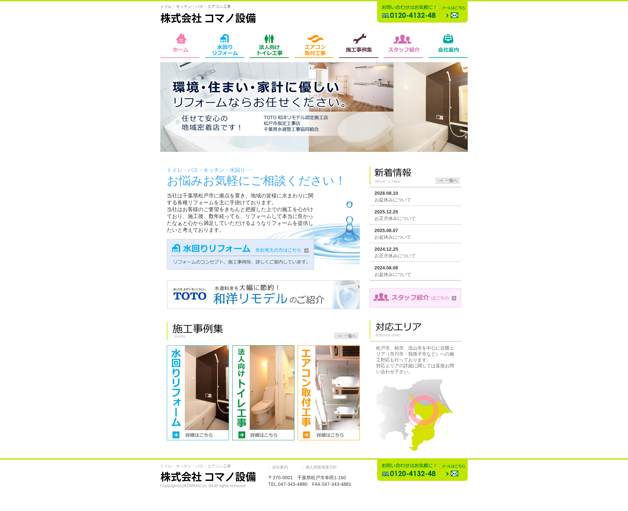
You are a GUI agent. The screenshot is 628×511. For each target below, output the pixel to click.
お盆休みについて (393, 199)
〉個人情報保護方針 (319, 467)
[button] (314, 501)
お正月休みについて (395, 218)
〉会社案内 (278, 467)
